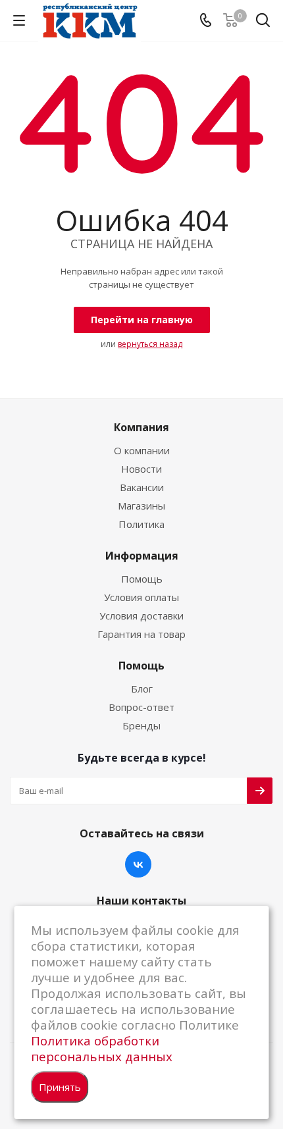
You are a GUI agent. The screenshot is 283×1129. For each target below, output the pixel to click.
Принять (60, 1086)
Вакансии (142, 487)
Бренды (141, 725)
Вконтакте (138, 864)
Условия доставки (141, 615)
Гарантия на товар (141, 634)
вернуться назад (150, 344)
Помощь (142, 578)
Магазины (141, 505)
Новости (141, 468)
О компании (142, 450)
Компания (141, 427)
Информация (141, 555)
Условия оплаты (141, 597)
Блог (142, 688)
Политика (141, 524)
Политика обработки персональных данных (101, 1048)
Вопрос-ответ (141, 707)
